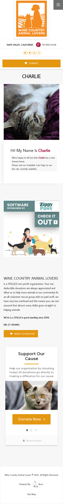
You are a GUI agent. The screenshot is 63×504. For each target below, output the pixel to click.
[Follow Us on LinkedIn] (34, 53)
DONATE (33, 63)
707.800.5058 (48, 44)
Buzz (40, 484)
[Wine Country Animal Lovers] (31, 19)
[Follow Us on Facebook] (25, 53)
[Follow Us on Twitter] (30, 53)
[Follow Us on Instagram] (39, 53)
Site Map (31, 494)
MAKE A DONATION (24, 333)
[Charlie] (31, 112)
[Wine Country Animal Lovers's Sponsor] (31, 228)
